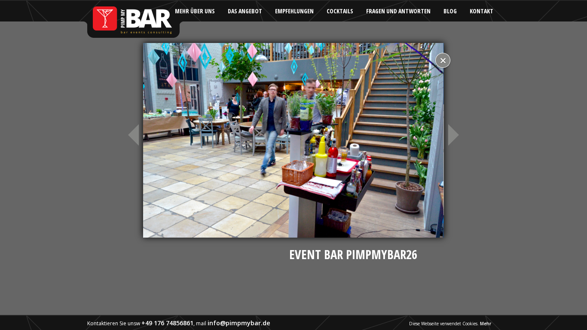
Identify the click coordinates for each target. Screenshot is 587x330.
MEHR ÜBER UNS (195, 11)
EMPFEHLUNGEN (294, 11)
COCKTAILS (340, 11)
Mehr (485, 324)
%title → (454, 134)
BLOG (450, 11)
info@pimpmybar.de (239, 323)
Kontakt (481, 11)
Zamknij (442, 61)
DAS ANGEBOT (245, 11)
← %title (132, 134)
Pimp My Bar (133, 19)
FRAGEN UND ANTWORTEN (398, 11)
